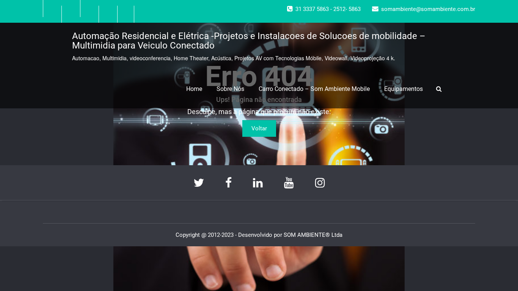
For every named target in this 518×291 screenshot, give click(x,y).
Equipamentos (403, 88)
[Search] (440, 89)
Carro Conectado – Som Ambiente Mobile (314, 88)
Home (194, 88)
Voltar (259, 128)
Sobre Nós (230, 88)
